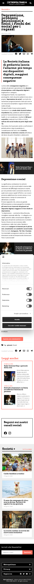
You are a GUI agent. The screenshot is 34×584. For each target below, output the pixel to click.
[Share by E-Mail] (24, 53)
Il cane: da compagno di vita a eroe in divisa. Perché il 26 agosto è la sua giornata (16, 502)
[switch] (29, 294)
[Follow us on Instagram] (30, 574)
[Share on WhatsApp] (28, 53)
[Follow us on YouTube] (27, 574)
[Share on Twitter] (20, 53)
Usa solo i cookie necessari (17, 325)
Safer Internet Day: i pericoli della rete (24, 168)
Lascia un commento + (12, 339)
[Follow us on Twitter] (23, 574)
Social (15, 345)
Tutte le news (27, 449)
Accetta (17, 319)
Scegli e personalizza (21, 313)
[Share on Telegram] (32, 53)
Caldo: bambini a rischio (14, 474)
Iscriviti (27, 552)
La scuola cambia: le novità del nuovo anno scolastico (16, 531)
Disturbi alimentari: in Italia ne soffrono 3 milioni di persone (24, 248)
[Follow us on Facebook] (20, 574)
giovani (9, 345)
